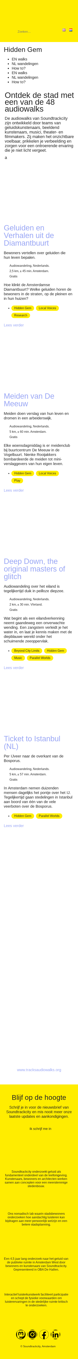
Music (18, 658)
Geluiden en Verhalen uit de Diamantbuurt (29, 235)
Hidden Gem (22, 308)
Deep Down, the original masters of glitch (34, 569)
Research (20, 315)
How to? (19, 68)
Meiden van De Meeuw (29, 400)
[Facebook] (44, 1334)
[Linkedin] (55, 1334)
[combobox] (34, 33)
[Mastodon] (21, 1334)
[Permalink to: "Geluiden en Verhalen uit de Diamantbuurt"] (38, 216)
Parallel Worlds (40, 658)
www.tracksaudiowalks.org (39, 1070)
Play (17, 480)
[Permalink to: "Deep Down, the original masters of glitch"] (38, 549)
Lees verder (14, 325)
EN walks (19, 59)
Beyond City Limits (26, 650)
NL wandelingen (25, 64)
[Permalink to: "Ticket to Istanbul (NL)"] (38, 727)
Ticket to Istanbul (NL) (32, 742)
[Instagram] (32, 1334)
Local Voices (47, 308)
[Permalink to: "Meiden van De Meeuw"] (38, 384)
